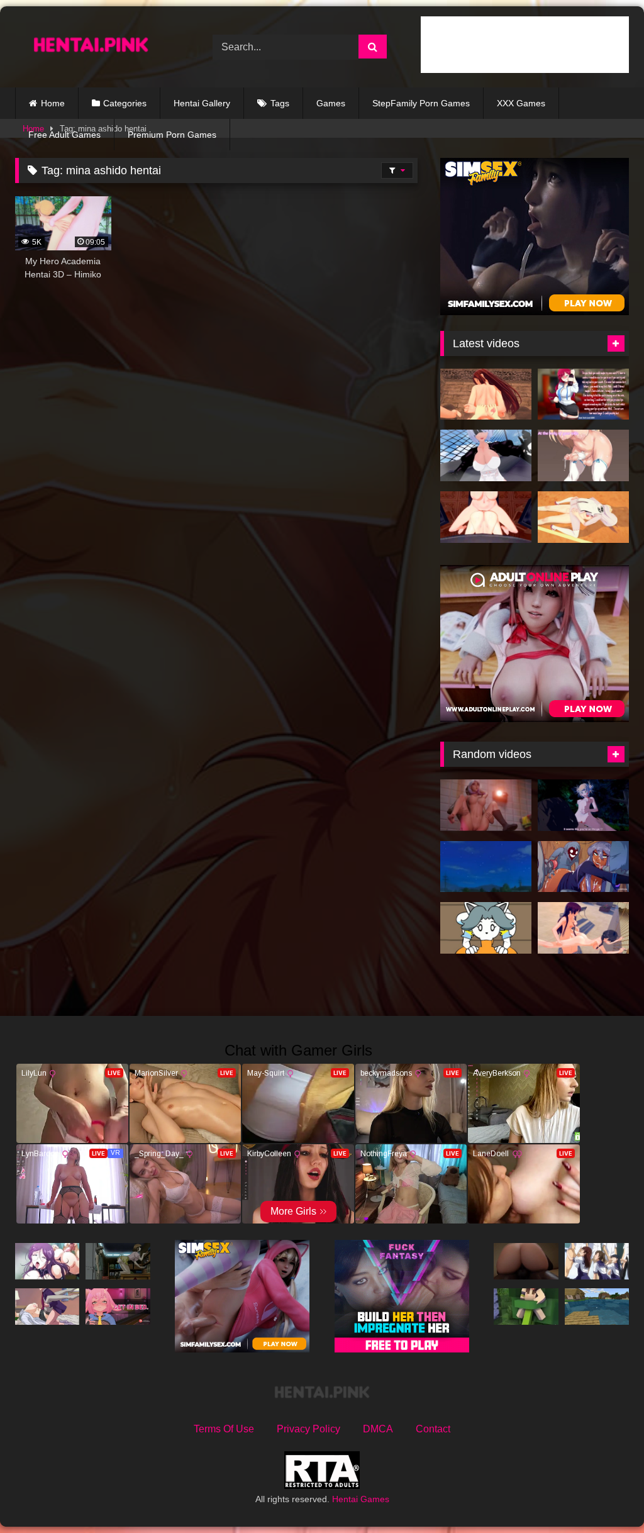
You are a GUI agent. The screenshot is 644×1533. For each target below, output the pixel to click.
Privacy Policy (308, 1429)
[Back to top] (605, 1495)
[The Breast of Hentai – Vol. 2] (47, 1261)
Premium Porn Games (172, 135)
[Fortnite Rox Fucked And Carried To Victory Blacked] (526, 1261)
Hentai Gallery (202, 103)
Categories (125, 103)
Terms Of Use (224, 1429)
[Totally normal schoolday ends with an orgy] (597, 1261)
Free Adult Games (64, 135)
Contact (433, 1429)
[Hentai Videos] (99, 46)
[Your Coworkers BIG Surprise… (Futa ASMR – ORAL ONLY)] (583, 394)
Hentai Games (360, 1499)
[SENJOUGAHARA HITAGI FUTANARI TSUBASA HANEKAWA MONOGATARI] (583, 928)
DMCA (378, 1429)
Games (330, 103)
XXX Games (521, 103)
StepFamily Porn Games (421, 103)
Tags (279, 103)
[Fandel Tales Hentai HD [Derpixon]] (583, 867)
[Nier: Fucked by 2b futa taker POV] (485, 455)
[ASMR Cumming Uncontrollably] (118, 1306)
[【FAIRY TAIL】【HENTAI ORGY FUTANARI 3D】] (485, 394)
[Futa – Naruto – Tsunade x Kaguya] (583, 517)
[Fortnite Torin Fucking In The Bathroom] (485, 805)
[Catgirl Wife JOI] (583, 455)
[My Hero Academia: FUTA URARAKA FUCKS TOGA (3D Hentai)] (583, 805)
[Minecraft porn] (526, 1306)
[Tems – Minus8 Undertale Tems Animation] (485, 928)
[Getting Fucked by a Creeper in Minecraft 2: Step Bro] (597, 1306)
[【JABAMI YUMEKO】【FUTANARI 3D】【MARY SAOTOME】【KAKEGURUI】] (485, 517)
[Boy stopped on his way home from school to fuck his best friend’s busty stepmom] (47, 1306)
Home (53, 103)
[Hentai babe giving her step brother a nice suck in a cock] (485, 867)
